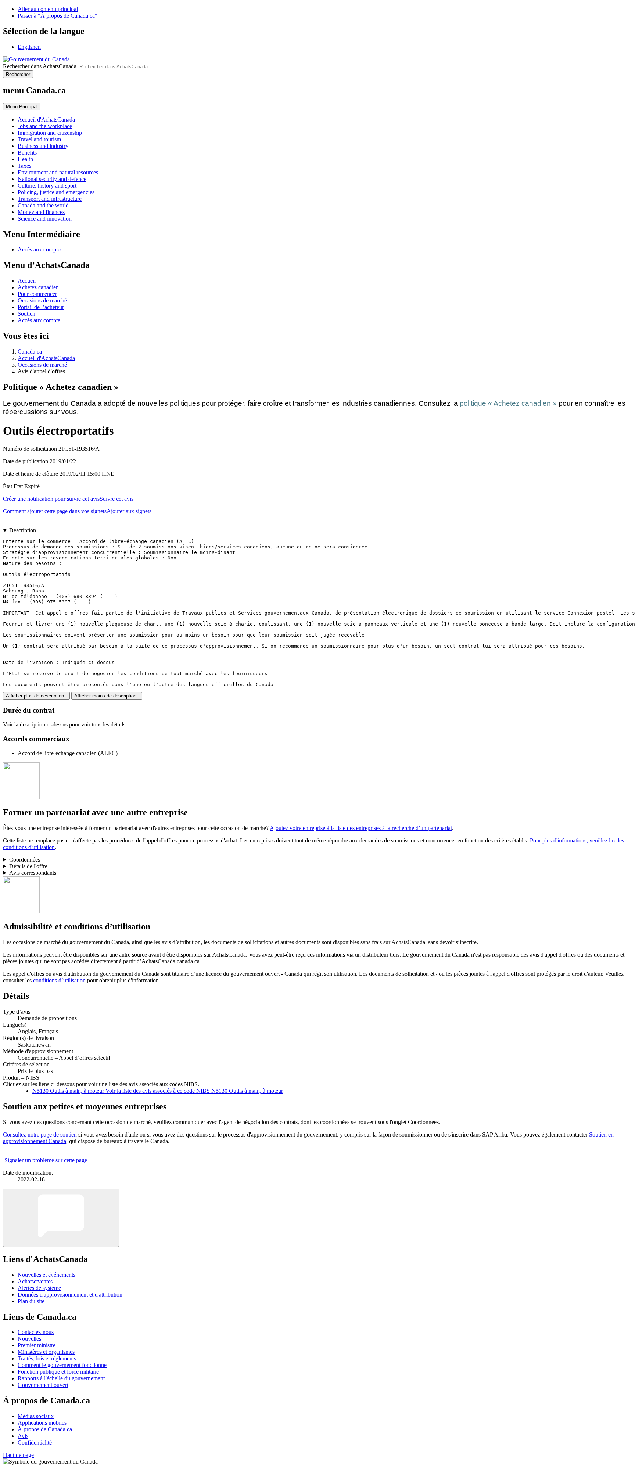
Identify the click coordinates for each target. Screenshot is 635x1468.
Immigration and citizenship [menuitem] (50, 133)
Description (22, 530)
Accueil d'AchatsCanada (46, 358)
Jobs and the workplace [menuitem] (45, 126)
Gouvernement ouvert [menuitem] (43, 1385)
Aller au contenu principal (48, 9)
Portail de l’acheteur (41, 307)
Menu (21, 106)
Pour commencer (37, 294)
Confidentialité (35, 1442)
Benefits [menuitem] (27, 152)
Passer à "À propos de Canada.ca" (57, 15)
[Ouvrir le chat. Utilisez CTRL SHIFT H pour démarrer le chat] (61, 1218)
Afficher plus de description (36, 696)
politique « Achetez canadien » (508, 403)
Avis (23, 1436)
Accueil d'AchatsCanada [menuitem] (46, 119)
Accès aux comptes (40, 249)
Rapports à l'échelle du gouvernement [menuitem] (61, 1378)
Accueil (27, 281)
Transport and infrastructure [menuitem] (50, 199)
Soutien (26, 314)
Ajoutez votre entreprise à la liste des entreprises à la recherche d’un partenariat (361, 828)
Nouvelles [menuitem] (29, 1338)
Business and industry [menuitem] (43, 146)
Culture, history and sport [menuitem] (47, 185)
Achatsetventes (35, 1281)
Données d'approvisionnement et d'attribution (70, 1294)
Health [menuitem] (25, 159)
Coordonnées (24, 859)
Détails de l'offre (28, 866)
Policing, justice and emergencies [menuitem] (56, 192)
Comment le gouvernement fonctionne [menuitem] (62, 1365)
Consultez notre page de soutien (40, 1134)
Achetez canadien (38, 287)
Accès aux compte (39, 320)
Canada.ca (30, 351)
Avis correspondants (32, 873)
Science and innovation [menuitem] (45, 218)
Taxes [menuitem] (24, 166)
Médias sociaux (36, 1416)
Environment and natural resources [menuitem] (58, 172)
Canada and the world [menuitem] (43, 205)
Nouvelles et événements (46, 1275)
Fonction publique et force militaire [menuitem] (58, 1372)
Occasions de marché (42, 300)
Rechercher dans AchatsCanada (39, 66)
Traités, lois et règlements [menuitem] (47, 1358)
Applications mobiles (42, 1423)
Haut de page (18, 1455)
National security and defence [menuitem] (52, 179)
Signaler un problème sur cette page (45, 1160)
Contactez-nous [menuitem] (36, 1332)
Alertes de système (39, 1288)
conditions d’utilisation (59, 980)
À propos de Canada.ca (45, 1429)
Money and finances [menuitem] (41, 212)
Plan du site (31, 1301)
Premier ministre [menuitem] (36, 1345)
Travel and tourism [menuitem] (39, 139)
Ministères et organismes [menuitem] (46, 1352)
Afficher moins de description (106, 696)
